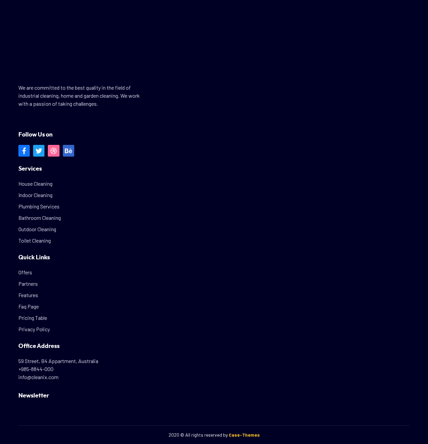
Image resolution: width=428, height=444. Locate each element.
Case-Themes (244, 435)
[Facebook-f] (24, 150)
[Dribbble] (53, 150)
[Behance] (68, 150)
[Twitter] (38, 150)
